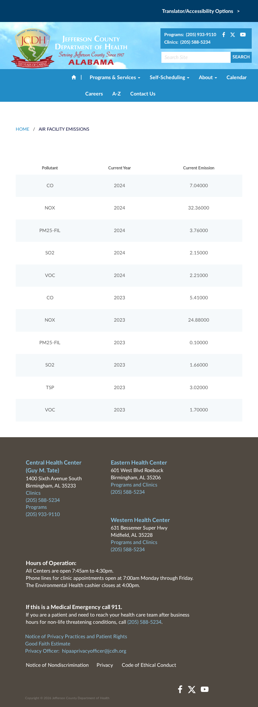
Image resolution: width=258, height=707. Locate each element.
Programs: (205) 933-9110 (190, 35)
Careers (94, 93)
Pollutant (50, 168)
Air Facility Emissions (64, 129)
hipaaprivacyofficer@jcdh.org (94, 651)
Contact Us (142, 93)
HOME (22, 129)
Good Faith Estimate (47, 643)
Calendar (237, 77)
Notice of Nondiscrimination (57, 665)
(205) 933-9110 (43, 514)
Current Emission (198, 168)
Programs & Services (113, 77)
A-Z (116, 93)
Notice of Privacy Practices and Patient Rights (76, 636)
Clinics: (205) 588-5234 (187, 42)
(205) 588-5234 (43, 500)
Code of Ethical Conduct (149, 665)
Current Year (119, 168)
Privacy (105, 665)
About (206, 77)
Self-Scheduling (168, 77)
